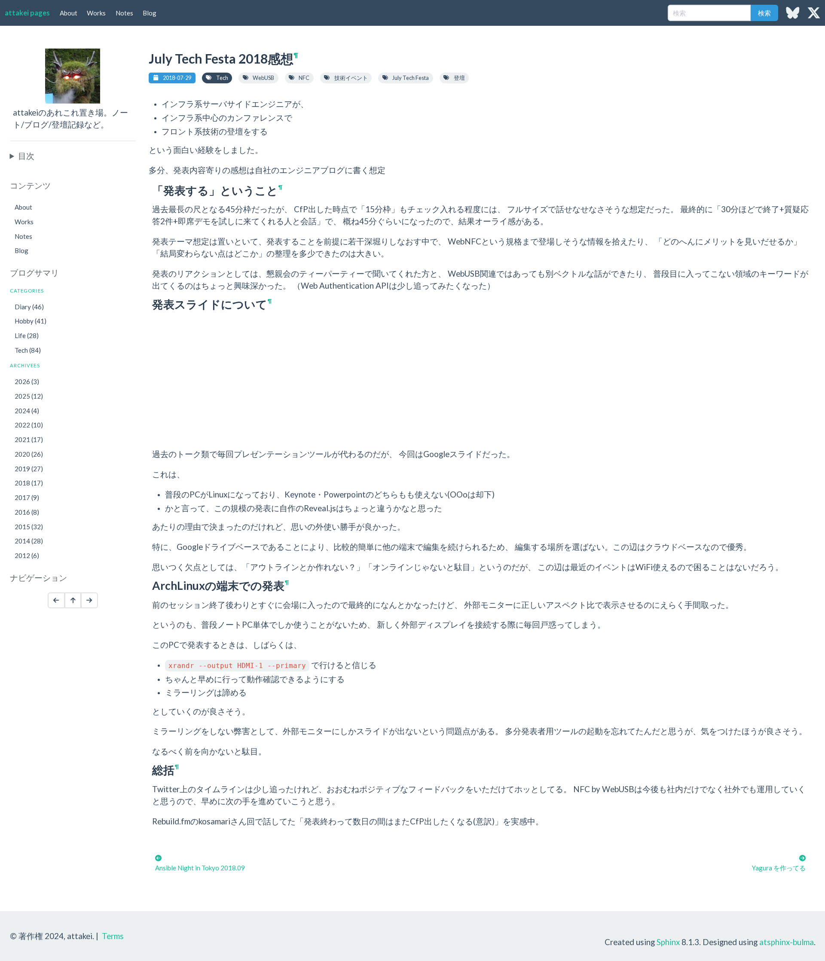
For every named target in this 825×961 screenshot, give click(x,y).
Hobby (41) (30, 321)
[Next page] (89, 600)
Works (96, 13)
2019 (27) (29, 469)
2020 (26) (29, 454)
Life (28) (27, 335)
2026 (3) (27, 381)
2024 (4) (27, 411)
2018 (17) (29, 483)
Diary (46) (29, 307)
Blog (149, 13)
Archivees (25, 365)
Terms (113, 936)
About (68, 13)
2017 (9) (27, 497)
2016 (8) (27, 512)
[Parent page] (73, 600)
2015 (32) (29, 527)
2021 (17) (29, 439)
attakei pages (27, 13)
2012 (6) (27, 555)
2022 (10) (29, 425)
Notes (124, 13)
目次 (26, 156)
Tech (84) (28, 350)
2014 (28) (29, 541)
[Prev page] (56, 600)
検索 (764, 13)
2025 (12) (29, 396)
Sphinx (668, 942)
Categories (27, 290)
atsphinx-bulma (786, 942)
